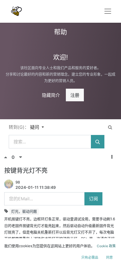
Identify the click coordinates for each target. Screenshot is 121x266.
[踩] (20, 157)
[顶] (8, 157)
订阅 (93, 198)
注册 (74, 95)
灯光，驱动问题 (24, 211)
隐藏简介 (51, 95)
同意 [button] (109, 257)
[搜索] (97, 141)
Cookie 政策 (106, 246)
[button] (112, 156)
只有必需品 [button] (89, 257)
